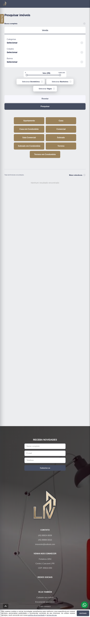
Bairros (10, 58)
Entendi (82, 613)
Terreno (61, 146)
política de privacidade (36, 615)
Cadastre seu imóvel (45, 597)
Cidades (10, 49)
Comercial (61, 129)
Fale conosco (45, 606)
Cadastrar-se (45, 468)
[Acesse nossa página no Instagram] (48, 583)
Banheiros (60, 82)
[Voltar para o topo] (5, 606)
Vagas (45, 89)
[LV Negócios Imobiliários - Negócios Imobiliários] (45, 504)
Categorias (11, 39)
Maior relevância (75, 175)
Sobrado (61, 138)
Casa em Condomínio (29, 129)
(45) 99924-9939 (45, 535)
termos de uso (52, 615)
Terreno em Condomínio (45, 154)
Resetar (45, 99)
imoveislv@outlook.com (45, 544)
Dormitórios (31, 82)
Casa (61, 121)
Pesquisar (45, 106)
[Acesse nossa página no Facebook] (35, 583)
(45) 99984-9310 (45, 540)
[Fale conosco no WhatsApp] (41, 583)
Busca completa (10, 23)
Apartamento (29, 121)
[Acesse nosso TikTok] (54, 583)
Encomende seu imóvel (45, 602)
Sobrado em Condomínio (29, 146)
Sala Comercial (29, 138)
